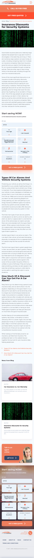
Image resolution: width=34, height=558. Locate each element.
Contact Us (27, 540)
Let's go (10, 458)
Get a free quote (16, 167)
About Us (12, 540)
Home (3, 21)
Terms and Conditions (10, 543)
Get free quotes (16, 15)
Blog (7, 21)
